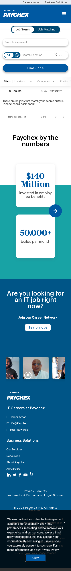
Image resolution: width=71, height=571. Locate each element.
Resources (13, 456)
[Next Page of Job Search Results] (63, 117)
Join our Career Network (37, 317)
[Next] (55, 211)
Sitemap (59, 495)
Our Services (14, 449)
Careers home (31, 2)
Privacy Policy (50, 550)
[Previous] (15, 211)
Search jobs (37, 327)
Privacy (29, 491)
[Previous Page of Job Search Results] (56, 117)
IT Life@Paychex (17, 423)
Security (41, 491)
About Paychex (16, 462)
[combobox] (34, 42)
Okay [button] (35, 558)
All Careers (13, 468)
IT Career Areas (16, 417)
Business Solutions (56, 2)
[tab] (23, 29)
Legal (48, 495)
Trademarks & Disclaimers (24, 495)
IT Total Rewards (17, 429)
